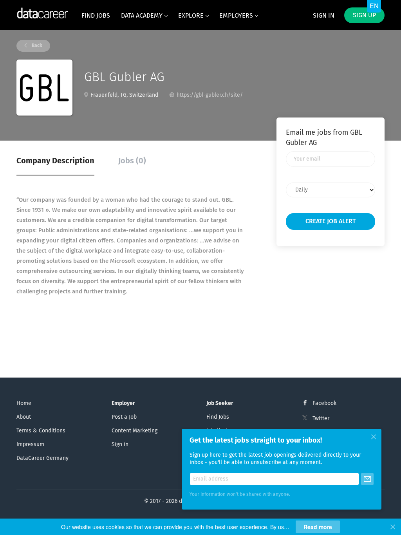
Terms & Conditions (40, 431)
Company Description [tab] (55, 161)
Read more (317, 527)
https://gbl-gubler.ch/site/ (210, 95)
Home (23, 403)
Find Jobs (217, 417)
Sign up (364, 15)
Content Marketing (134, 431)
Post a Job (124, 417)
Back (36, 45)
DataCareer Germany (42, 458)
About (23, 417)
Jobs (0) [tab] (132, 161)
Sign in (323, 16)
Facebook (324, 403)
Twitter (320, 418)
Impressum (30, 444)
